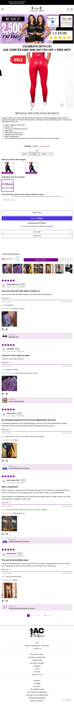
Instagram (37, 666)
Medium (34, 154)
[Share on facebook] (3, 329)
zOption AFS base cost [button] (16, 401)
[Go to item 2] (17, 268)
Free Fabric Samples (37, 663)
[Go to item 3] (28, 268)
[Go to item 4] (38, 268)
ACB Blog (37, 683)
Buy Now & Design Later (37, 657)
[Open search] (61, 260)
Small (24, 154)
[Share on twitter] (6, 329)
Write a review (40, 260)
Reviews (37, 680)
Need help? (37, 232)
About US (37, 686)
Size (37, 150)
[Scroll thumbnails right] (70, 268)
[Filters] (66, 260)
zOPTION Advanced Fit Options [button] (19, 468)
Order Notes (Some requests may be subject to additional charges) (23, 194)
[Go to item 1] (7, 268)
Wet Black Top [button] (13, 337)
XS (51, 154)
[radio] (13, 168)
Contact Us (37, 648)
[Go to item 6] (59, 268)
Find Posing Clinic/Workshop (37, 692)
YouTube (37, 672)
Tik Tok (37, 669)
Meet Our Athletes (37, 701)
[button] (9, 319)
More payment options (37, 223)
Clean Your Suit (37, 675)
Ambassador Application (37, 698)
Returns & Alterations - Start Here (37, 646)
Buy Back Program (37, 654)
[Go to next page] (49, 615)
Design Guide (37, 660)
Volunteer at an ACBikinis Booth (37, 695)
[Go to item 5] (49, 268)
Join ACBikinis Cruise (37, 689)
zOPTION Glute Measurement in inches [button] (22, 608)
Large (43, 154)
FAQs (37, 643)
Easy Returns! (37, 236)
